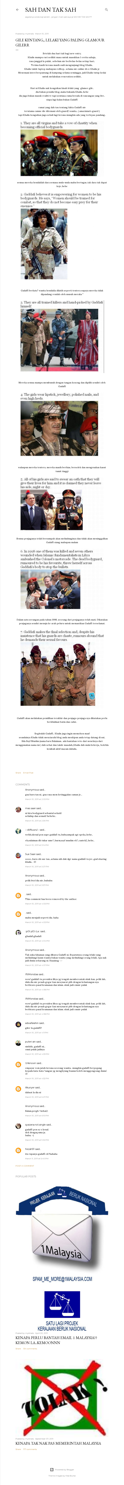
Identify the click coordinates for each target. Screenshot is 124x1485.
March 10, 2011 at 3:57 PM (37, 885)
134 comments (30, 1348)
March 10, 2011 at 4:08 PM (37, 989)
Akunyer (30, 1087)
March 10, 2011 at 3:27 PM (37, 866)
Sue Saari (30, 854)
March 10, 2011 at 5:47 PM (37, 1097)
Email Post (28, 772)
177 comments (30, 1449)
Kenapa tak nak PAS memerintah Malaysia (58, 1443)
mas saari (30, 808)
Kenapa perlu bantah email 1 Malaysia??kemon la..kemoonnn (56, 1340)
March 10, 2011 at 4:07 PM (37, 965)
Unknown (30, 1063)
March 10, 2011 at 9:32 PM (37, 1140)
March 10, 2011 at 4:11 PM (36, 1032)
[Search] (106, 9)
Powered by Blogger (64, 1469)
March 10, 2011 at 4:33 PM (37, 1054)
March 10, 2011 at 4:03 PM (37, 903)
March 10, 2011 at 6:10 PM (37, 1115)
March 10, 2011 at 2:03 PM (37, 799)
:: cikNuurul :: (32, 829)
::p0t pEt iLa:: (32, 931)
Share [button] (18, 772)
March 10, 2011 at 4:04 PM (37, 941)
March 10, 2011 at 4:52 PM (37, 1078)
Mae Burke (71, 1476)
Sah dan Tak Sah (50, 9)
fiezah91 (30, 1149)
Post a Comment (25, 1166)
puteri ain (30, 1041)
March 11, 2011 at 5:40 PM (36, 1158)
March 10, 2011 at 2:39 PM (37, 820)
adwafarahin (32, 1023)
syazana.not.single (35, 1124)
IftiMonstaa (31, 974)
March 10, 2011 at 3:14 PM (37, 845)
